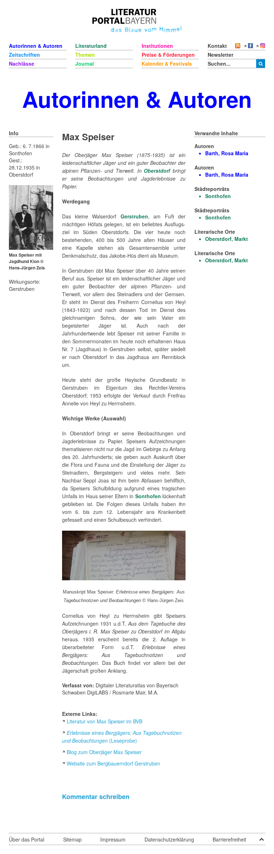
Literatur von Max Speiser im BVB (104, 721)
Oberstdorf (157, 170)
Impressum (113, 839)
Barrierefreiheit (229, 839)
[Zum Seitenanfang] (261, 836)
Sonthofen (148, 496)
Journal (84, 63)
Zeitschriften (24, 54)
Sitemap (72, 839)
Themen (85, 54)
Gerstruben (134, 216)
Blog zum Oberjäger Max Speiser (104, 752)
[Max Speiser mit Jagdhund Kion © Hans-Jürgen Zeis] (31, 216)
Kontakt (217, 45)
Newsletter (220, 54)
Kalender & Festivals (167, 63)
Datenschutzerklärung (169, 839)
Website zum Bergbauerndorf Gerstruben (113, 763)
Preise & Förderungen (168, 54)
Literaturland (91, 45)
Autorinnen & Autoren (35, 45)
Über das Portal (26, 839)
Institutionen (157, 45)
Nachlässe (21, 63)
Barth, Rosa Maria (226, 153)
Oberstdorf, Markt (226, 238)
